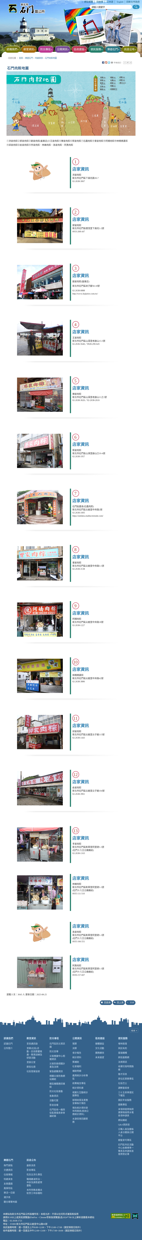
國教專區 (122, 1104)
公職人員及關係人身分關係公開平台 (126, 1132)
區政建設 (100, 1038)
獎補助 (75, 1062)
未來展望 (99, 1057)
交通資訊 (8, 1170)
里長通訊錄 (32, 1043)
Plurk (106, 62)
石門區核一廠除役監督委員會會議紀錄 (57, 1112)
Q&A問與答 (124, 1125)
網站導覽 (88, 2)
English (120, 2)
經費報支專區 (79, 1083)
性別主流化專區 (34, 1174)
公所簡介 (8, 1048)
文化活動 (99, 1048)
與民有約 (122, 1048)
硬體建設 (99, 1043)
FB (103, 62)
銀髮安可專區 (124, 1140)
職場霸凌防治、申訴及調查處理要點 (34, 1182)
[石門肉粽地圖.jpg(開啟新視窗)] (71, 103)
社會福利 (76, 1066)
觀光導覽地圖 (10, 1202)
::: (82, 2)
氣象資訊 (54, 1096)
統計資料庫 (77, 1088)
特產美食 (39, 58)
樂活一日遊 (9, 1193)
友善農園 (8, 1184)
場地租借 (122, 1043)
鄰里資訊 (31, 1038)
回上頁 (120, 1002)
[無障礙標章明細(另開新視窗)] (121, 1215)
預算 (74, 1043)
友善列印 (112, 62)
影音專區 (31, 1170)
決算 (74, 1048)
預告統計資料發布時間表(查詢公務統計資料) (80, 1111)
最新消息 (31, 1165)
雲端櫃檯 (122, 1053)
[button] (136, 7)
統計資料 (76, 1057)
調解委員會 (123, 1088)
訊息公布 (31, 1160)
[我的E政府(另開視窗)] (135, 1216)
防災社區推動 (56, 1091)
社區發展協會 (33, 1071)
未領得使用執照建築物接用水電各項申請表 (126, 1112)
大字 (131, 62)
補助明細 (76, 1071)
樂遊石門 (29, 58)
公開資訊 (77, 1038)
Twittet (109, 62)
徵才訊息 (122, 1074)
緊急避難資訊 (56, 1071)
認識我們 (8, 1038)
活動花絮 (54, 1100)
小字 (124, 62)
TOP (132, 1002)
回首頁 (100, 2)
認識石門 (8, 1043)
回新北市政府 (133, 2)
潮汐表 (7, 1197)
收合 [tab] (134, 1031)
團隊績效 (99, 1053)
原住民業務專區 (126, 1079)
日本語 (110, 2)
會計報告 (76, 1053)
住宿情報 (8, 1174)
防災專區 (54, 1038)
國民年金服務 (124, 1100)
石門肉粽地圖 (51, 58)
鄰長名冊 (31, 1067)
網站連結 (122, 1120)
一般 (127, 62)
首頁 (21, 58)
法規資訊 (122, 1062)
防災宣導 (54, 1051)
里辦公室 (31, 1062)
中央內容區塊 (134, 62)
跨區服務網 (123, 1057)
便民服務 (123, 1038)
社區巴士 (122, 1083)
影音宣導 (54, 1105)
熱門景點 (8, 1165)
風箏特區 (8, 1188)
